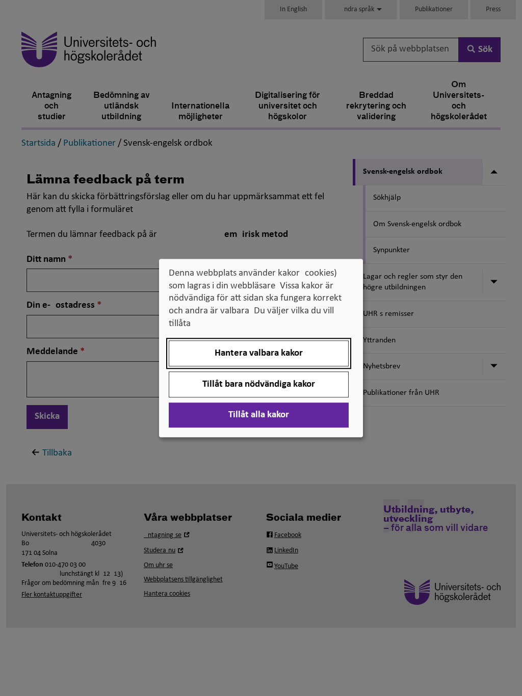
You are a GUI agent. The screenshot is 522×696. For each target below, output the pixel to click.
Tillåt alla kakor (258, 415)
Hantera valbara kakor (259, 353)
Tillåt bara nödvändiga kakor (258, 384)
